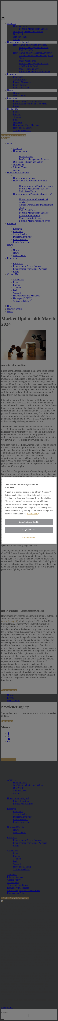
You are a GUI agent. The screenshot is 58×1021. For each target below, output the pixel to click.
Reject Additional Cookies (29, 522)
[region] (29, 510)
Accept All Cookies (29, 529)
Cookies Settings (29, 537)
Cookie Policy (33, 514)
